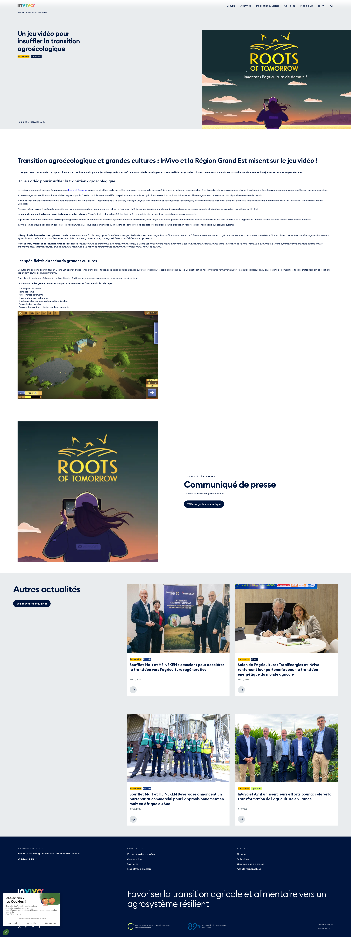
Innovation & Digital (267, 5)
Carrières (289, 5)
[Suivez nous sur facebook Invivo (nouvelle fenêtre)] (39, 927)
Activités (245, 5)
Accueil (21, 12)
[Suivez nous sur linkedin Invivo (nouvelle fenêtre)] (26, 927)
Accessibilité (134, 859)
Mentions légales (325, 924)
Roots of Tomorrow (78, 190)
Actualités (42, 12)
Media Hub (306, 5)
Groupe (231, 5)
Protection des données (141, 854)
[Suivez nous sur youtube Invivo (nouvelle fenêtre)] (33, 927)
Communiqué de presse (250, 863)
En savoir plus (26, 858)
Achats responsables (249, 868)
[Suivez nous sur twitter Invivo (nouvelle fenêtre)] (19, 927)
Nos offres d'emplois (139, 868)
